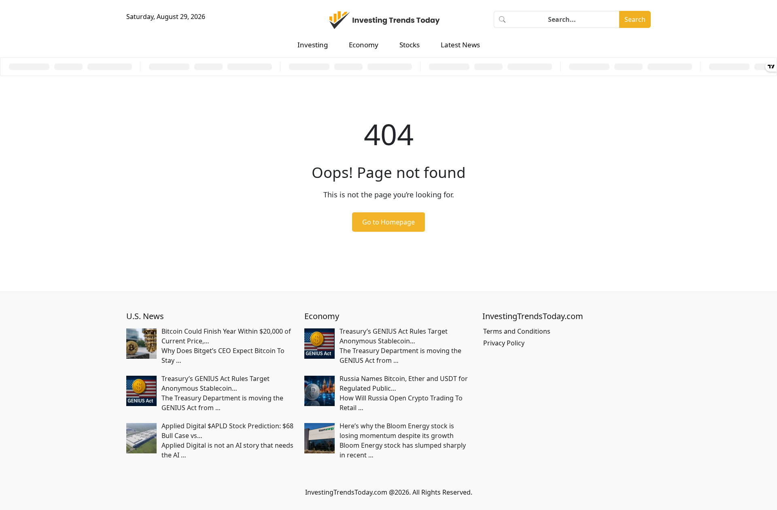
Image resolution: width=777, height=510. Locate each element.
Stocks (409, 44)
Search (634, 19)
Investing (312, 44)
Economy (363, 44)
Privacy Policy (503, 343)
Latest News (460, 44)
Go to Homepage (388, 222)
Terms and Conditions (516, 331)
